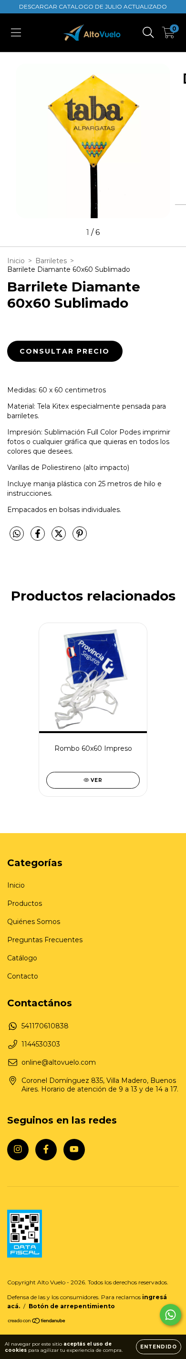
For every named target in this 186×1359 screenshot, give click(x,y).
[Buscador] (148, 32)
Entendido (158, 1347)
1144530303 (40, 1044)
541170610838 (45, 1026)
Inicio (16, 260)
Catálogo (22, 958)
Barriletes (51, 260)
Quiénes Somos (33, 921)
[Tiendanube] (37, 1321)
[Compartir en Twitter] (60, 538)
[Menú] (16, 32)
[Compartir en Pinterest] (79, 538)
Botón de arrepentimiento (72, 1306)
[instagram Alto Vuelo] (18, 1149)
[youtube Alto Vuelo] (74, 1149)
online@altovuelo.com (58, 1062)
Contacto (22, 976)
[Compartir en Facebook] (39, 538)
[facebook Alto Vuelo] (46, 1149)
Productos (24, 903)
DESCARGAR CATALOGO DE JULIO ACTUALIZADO (93, 6)
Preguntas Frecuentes (45, 940)
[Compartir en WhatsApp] (17, 534)
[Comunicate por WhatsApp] (170, 1315)
